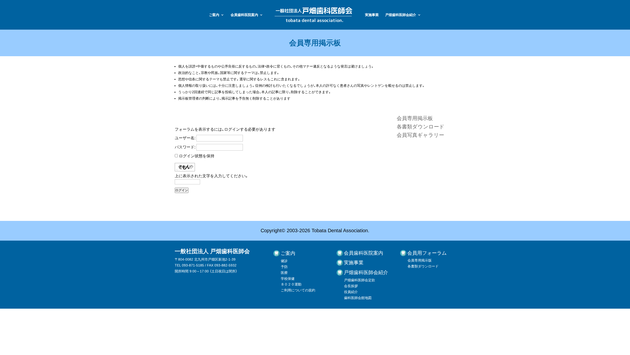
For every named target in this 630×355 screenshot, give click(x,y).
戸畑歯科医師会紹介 (400, 15)
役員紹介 (351, 292)
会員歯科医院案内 (244, 15)
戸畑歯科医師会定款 (359, 280)
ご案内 (214, 15)
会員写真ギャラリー (420, 135)
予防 (284, 267)
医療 (284, 273)
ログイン (181, 190)
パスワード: (185, 147)
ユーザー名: (185, 138)
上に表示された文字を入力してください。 (212, 176)
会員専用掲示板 (415, 118)
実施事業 (372, 15)
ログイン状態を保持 (196, 156)
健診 (284, 261)
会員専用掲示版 (420, 260)
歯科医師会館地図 (358, 298)
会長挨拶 (351, 286)
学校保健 (288, 279)
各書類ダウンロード (420, 126)
